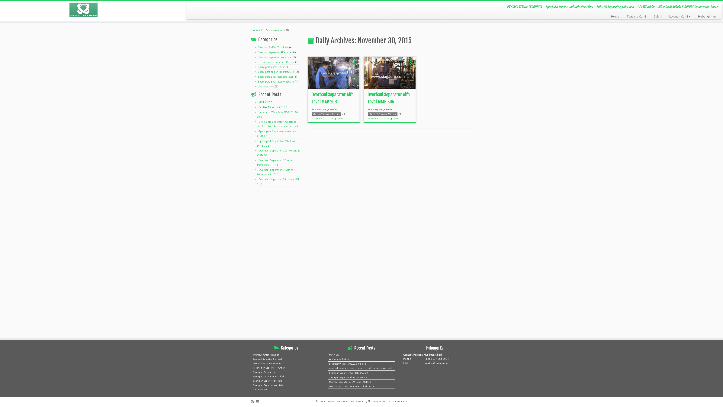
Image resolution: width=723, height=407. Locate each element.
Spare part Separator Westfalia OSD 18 (348, 372)
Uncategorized (266, 86)
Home (615, 16)
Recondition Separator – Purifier (276, 62)
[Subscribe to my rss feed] (253, 401)
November (276, 30)
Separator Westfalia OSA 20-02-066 (347, 363)
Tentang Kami (636, 16)
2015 (264, 30)
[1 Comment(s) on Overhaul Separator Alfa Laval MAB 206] (356, 65)
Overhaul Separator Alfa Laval (274, 52)
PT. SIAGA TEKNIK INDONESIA (339, 401)
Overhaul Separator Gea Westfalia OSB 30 (350, 381)
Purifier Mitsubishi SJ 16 (273, 107)
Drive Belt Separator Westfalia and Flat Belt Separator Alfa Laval (360, 368)
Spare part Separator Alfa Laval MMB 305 (349, 377)
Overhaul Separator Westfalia (274, 57)
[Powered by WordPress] (369, 400)
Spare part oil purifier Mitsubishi (276, 71)
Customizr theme (399, 401)
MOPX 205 (265, 102)
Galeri (657, 16)
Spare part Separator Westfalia (276, 81)
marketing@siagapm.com (435, 363)
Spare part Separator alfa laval (275, 76)
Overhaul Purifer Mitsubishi (273, 47)
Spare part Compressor (271, 67)
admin (340, 118)
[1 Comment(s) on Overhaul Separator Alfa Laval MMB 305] (412, 65)
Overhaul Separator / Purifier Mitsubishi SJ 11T (352, 386)
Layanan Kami (679, 16)
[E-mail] (259, 401)
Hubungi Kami (707, 16)
